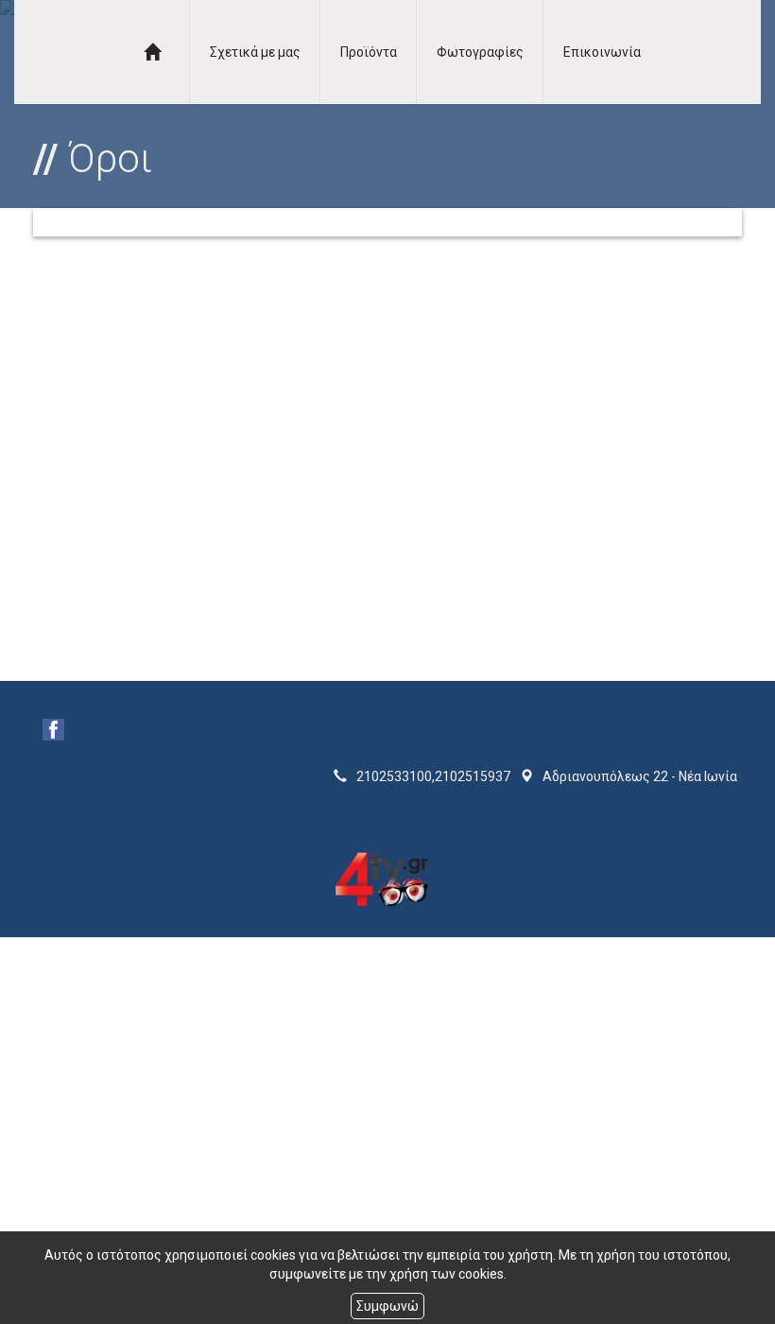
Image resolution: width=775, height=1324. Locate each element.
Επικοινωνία (602, 52)
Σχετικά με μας (255, 52)
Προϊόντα (368, 52)
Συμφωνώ (387, 1306)
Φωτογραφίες (480, 52)
